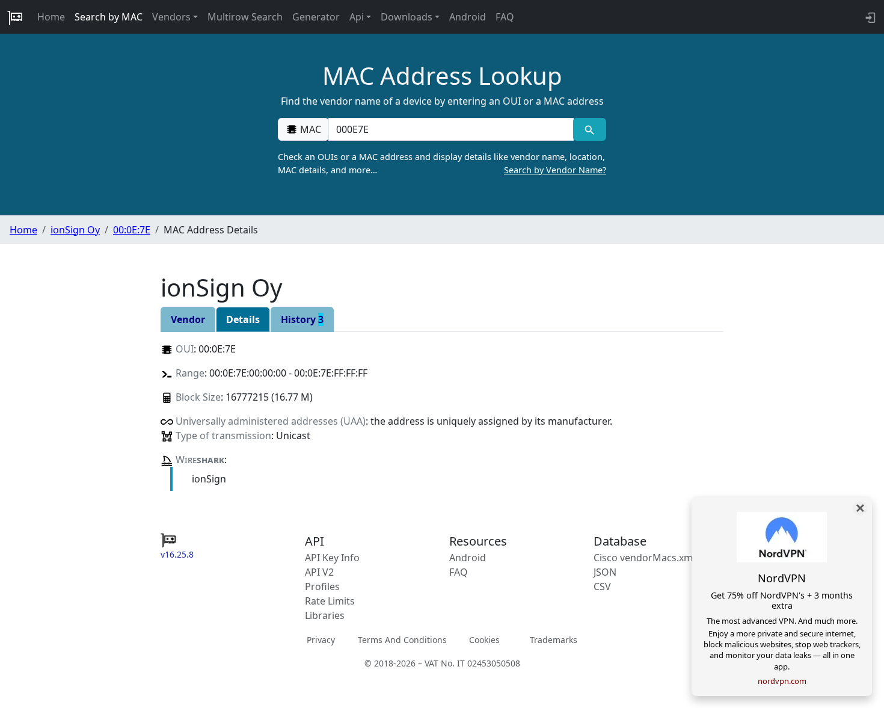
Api (356, 16)
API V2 (319, 572)
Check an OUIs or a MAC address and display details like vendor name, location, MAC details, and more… (442, 163)
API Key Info (332, 557)
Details (243, 319)
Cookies (484, 639)
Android (467, 16)
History (302, 319)
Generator (316, 16)
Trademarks (553, 639)
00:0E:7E (131, 229)
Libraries (325, 615)
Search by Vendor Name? (555, 170)
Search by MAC (109, 16)
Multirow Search (245, 16)
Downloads (406, 16)
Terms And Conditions (402, 639)
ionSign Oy (75, 229)
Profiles (322, 586)
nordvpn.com (782, 681)
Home (51, 16)
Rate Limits (330, 601)
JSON (605, 572)
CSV (602, 586)
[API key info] (869, 17)
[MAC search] (589, 129)
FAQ (505, 16)
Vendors (171, 16)
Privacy (321, 639)
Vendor (188, 319)
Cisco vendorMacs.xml (644, 557)
